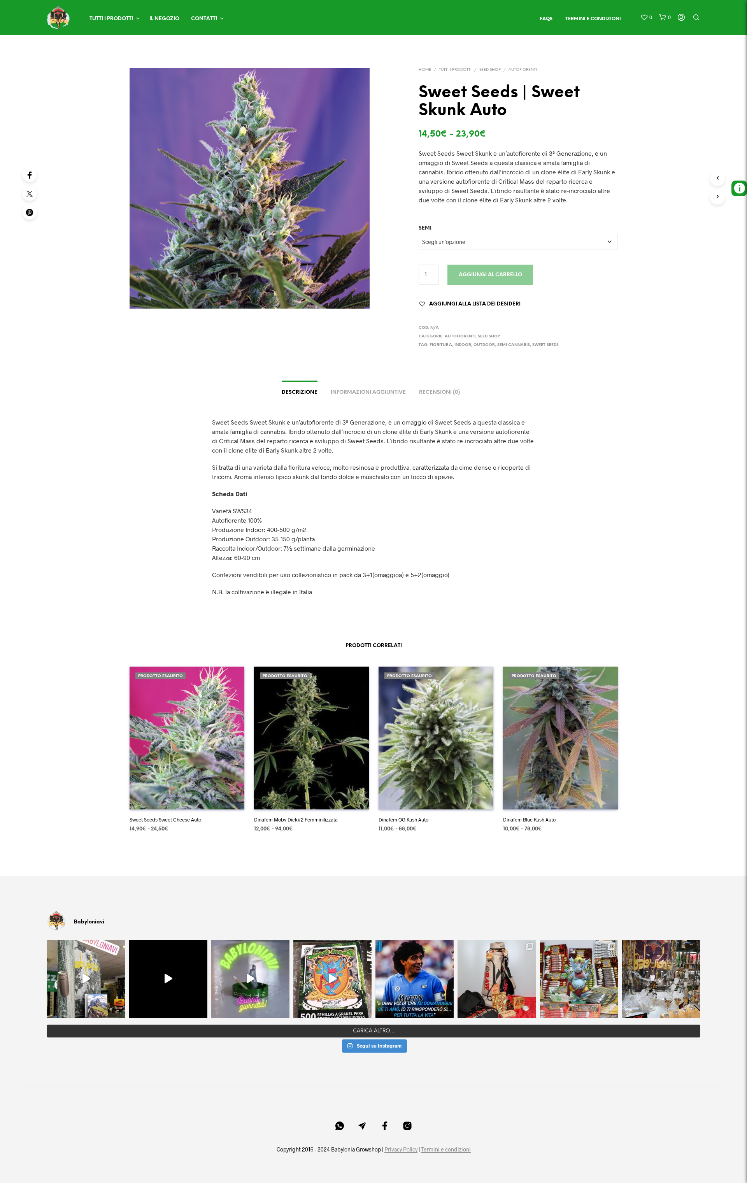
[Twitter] (29, 193)
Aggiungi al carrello (490, 274)
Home (425, 70)
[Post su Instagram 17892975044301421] (250, 979)
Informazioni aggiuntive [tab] (368, 392)
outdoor (484, 345)
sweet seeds (545, 345)
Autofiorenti (523, 70)
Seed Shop (490, 70)
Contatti (204, 18)
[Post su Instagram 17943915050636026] (86, 979)
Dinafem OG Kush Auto (403, 819)
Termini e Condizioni (593, 18)
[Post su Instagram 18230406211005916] (332, 979)
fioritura (441, 345)
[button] (646, 17)
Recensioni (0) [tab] (439, 392)
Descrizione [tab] (299, 392)
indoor (462, 345)
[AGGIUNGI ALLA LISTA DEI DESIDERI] (186, 798)
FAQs (546, 18)
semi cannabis (513, 345)
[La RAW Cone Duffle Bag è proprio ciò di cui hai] (497, 979)
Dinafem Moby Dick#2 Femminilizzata (296, 819)
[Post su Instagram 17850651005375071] (414, 979)
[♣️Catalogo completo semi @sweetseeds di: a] (579, 979)
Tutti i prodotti (111, 18)
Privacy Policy (400, 1149)
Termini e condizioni (446, 1149)
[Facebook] (29, 174)
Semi (425, 228)
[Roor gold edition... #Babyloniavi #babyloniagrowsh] (661, 979)
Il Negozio (164, 18)
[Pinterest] (29, 212)
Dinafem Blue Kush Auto (529, 819)
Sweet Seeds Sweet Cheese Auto (165, 819)
